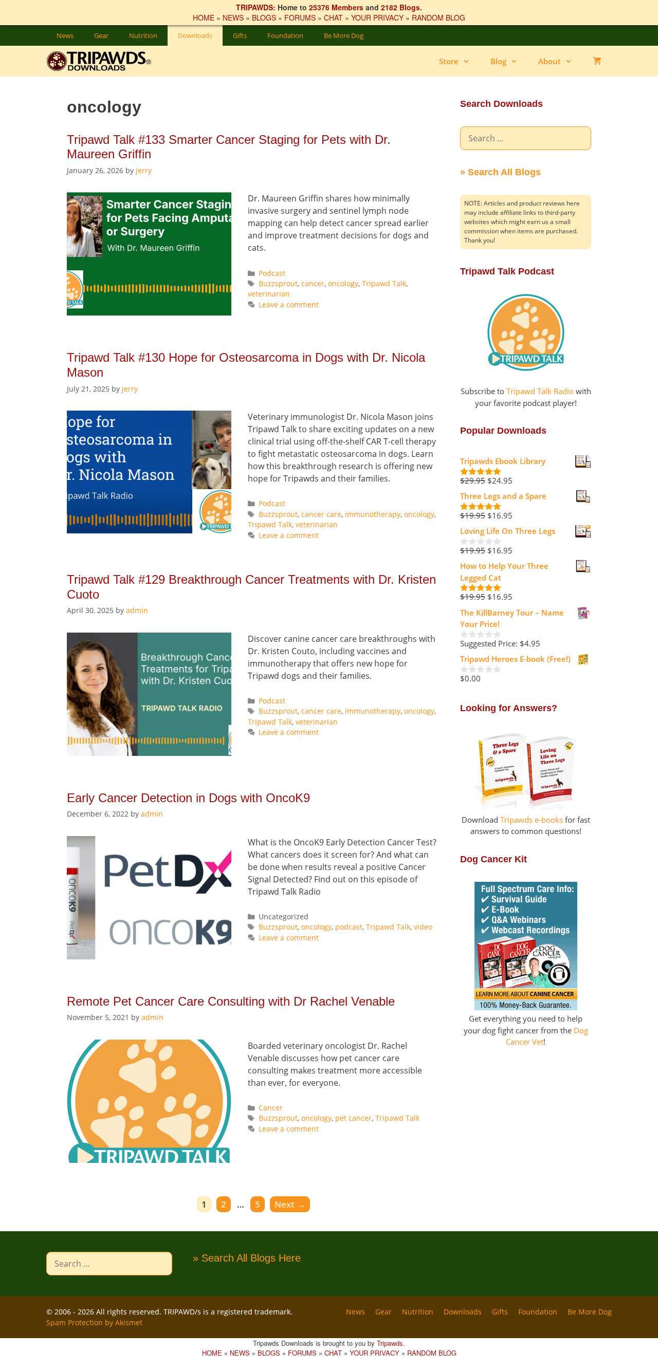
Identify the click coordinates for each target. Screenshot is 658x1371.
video (423, 927)
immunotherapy (372, 514)
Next (290, 1204)
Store (449, 61)
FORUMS (300, 17)
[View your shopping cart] (597, 61)
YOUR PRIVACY (377, 17)
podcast (348, 927)
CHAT (333, 17)
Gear (101, 35)
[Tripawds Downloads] (104, 61)
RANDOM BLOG (438, 17)
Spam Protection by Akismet (94, 1322)
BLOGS (264, 17)
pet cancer (353, 1118)
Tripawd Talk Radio (540, 391)
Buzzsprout (278, 283)
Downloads (195, 35)
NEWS (233, 17)
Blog (498, 61)
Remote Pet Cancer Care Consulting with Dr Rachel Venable (231, 1001)
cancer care (321, 514)
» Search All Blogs (500, 172)
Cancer (271, 1108)
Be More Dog (343, 35)
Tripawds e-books (531, 819)
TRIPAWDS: (256, 7)
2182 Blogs (400, 7)
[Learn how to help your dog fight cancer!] (525, 1007)
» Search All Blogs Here (247, 1258)
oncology (343, 283)
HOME (203, 17)
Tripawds (390, 1343)
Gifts (240, 35)
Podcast (272, 273)
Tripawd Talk (384, 283)
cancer (312, 283)
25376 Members (336, 7)
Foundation (285, 35)
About (549, 61)
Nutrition (143, 35)
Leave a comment (289, 304)
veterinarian (269, 294)
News (65, 35)
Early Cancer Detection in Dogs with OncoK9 (188, 798)
